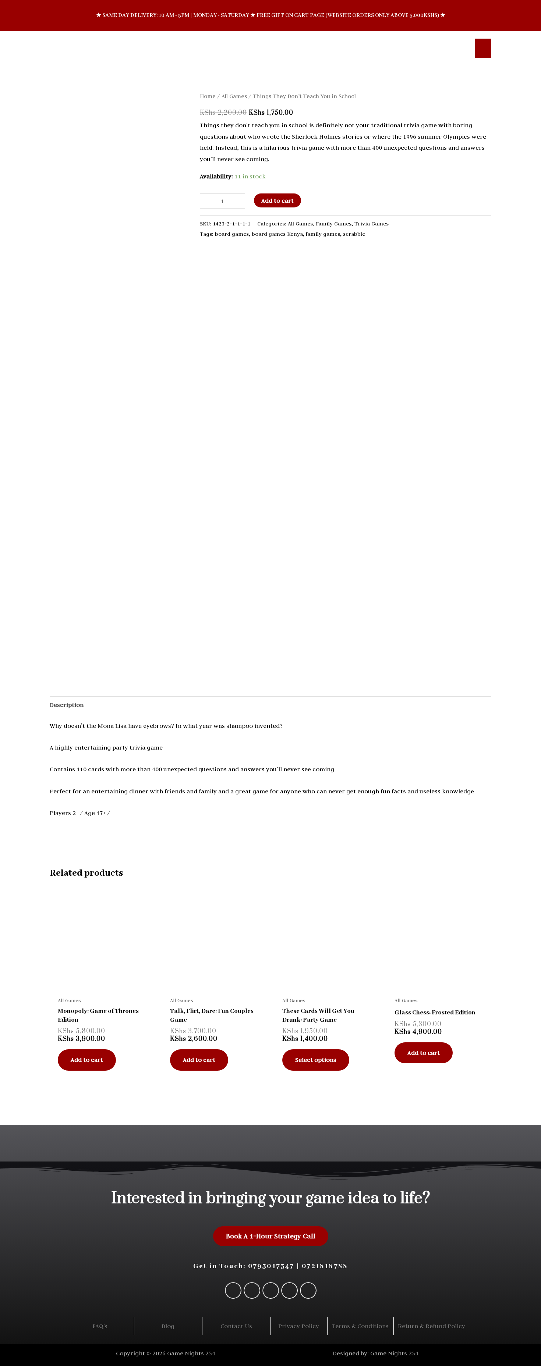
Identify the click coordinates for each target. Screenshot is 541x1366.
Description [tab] (67, 704)
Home (208, 96)
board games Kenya (277, 233)
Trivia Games (371, 223)
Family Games (333, 223)
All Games (234, 96)
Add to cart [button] (87, 1059)
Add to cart (277, 200)
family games (323, 233)
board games (232, 233)
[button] (458, 48)
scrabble (354, 233)
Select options (315, 1059)
